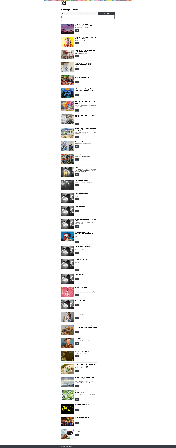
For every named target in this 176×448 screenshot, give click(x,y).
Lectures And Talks (66, 19)
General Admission (74, 17)
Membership (82, 17)
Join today (79, 13)
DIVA (67, 17)
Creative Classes (74, 19)
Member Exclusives (90, 17)
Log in (71, 13)
